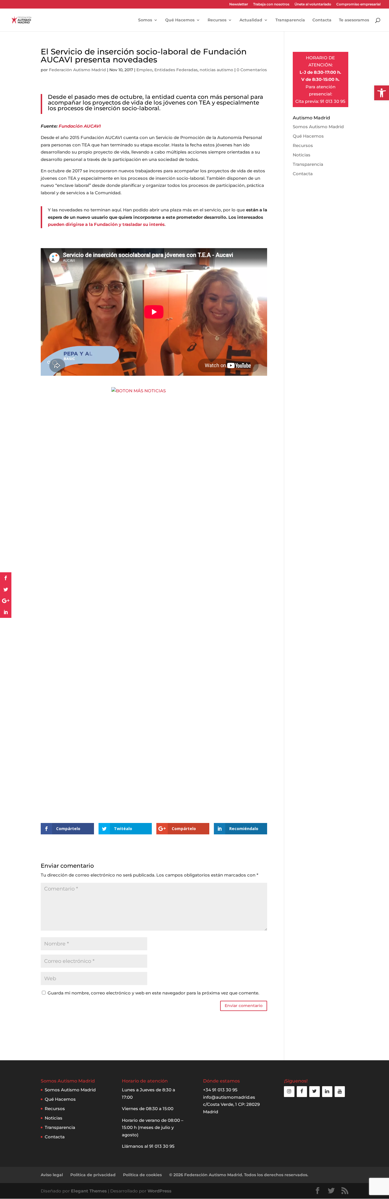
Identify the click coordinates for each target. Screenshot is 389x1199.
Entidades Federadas (176, 69)
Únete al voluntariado (312, 4)
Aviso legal (52, 1174)
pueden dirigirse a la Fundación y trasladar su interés (106, 224)
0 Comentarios (252, 69)
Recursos (217, 20)
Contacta (321, 20)
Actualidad (250, 20)
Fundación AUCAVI (80, 126)
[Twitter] (314, 1091)
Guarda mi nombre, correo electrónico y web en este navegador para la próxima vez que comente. (153, 993)
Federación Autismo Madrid (77, 69)
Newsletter (238, 4)
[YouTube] (340, 1091)
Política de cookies (142, 1174)
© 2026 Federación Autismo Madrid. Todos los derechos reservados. (238, 1174)
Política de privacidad (93, 1174)
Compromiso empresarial (358, 4)
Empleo (144, 69)
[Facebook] (302, 1091)
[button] (381, 92)
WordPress (159, 1191)
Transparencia (290, 20)
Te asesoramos (354, 20)
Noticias (301, 155)
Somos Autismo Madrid (318, 126)
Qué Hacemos (180, 20)
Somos (145, 20)
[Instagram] (289, 1091)
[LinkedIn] (327, 1091)
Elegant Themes (89, 1191)
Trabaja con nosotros (271, 4)
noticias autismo (216, 69)
